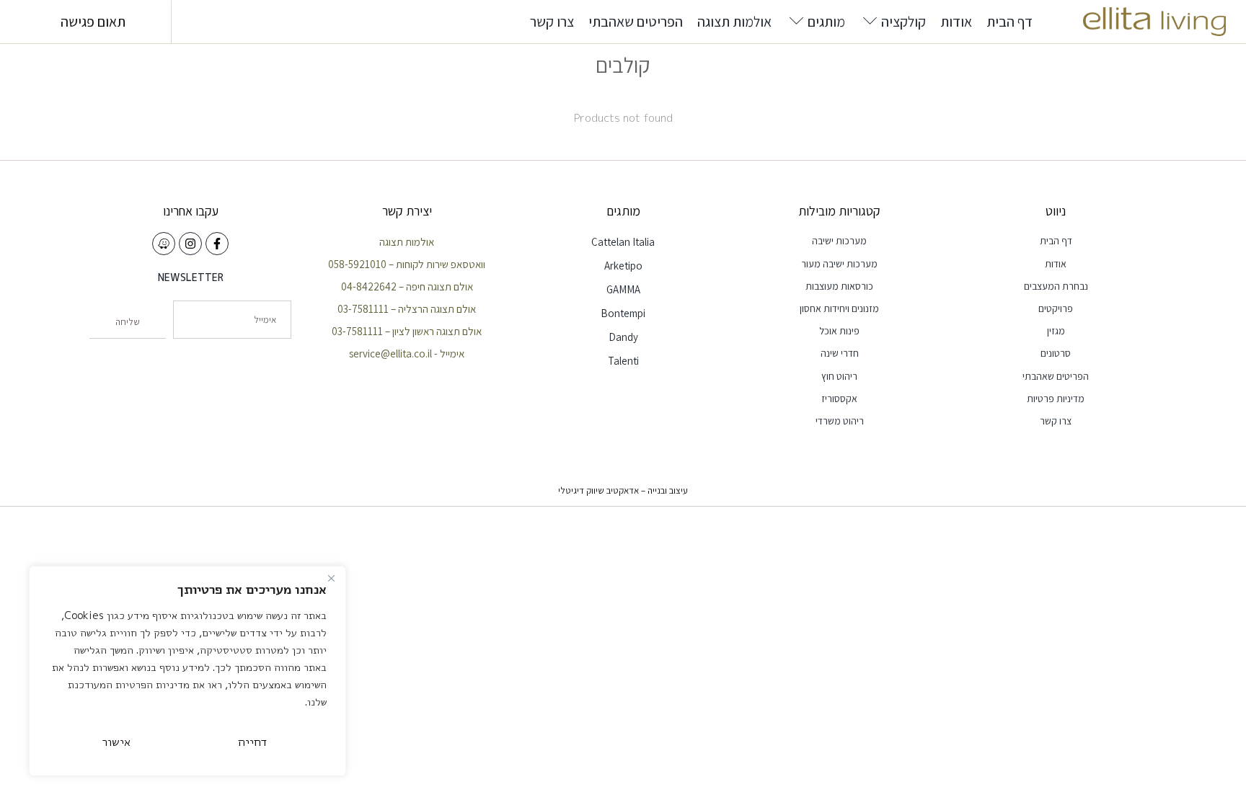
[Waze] (163, 243)
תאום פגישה (93, 21)
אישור (116, 742)
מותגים (826, 21)
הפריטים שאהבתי (635, 21)
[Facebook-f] (217, 243)
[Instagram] (190, 243)
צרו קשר (552, 21)
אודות (956, 21)
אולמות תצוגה (734, 21)
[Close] (331, 578)
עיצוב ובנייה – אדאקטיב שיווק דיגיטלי (623, 490)
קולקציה (903, 21)
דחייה (252, 742)
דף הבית (1009, 21)
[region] (187, 671)
